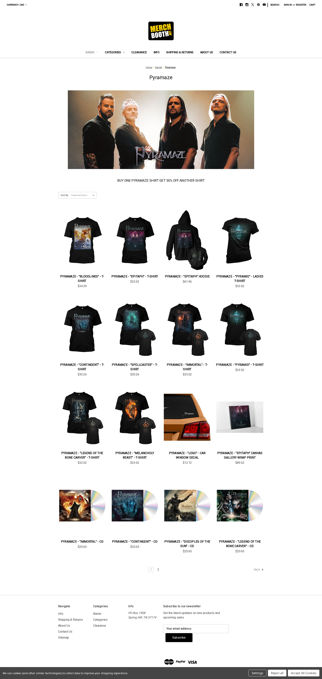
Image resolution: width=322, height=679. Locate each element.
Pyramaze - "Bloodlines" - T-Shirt (82, 279)
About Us (206, 52)
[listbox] (84, 195)
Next (257, 569)
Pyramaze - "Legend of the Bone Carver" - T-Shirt (82, 455)
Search (274, 4)
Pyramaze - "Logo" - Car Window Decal (187, 455)
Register (301, 4)
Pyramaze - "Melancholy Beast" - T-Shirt (134, 455)
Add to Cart (187, 420)
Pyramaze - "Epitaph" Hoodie (187, 276)
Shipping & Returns (179, 52)
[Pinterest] (258, 4)
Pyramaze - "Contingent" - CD (135, 541)
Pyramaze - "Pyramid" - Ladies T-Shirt (239, 279)
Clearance (139, 52)
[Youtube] (264, 4)
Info (157, 52)
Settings (257, 673)
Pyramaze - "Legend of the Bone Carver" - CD (240, 544)
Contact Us (228, 52)
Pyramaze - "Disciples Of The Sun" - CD (187, 544)
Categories (113, 52)
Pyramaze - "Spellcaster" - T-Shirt (135, 367)
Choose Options (82, 244)
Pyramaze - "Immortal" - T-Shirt (187, 367)
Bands (90, 52)
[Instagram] (246, 4)
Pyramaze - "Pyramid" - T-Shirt (240, 365)
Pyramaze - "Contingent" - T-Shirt (82, 367)
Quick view (79, 236)
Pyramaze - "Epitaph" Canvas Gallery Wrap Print (240, 455)
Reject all (277, 673)
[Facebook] (241, 4)
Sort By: (65, 195)
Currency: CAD (15, 4)
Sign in (288, 4)
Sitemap (63, 637)
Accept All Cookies (303, 673)
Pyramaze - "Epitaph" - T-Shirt (134, 276)
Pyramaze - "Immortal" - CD (82, 541)
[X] (252, 4)
